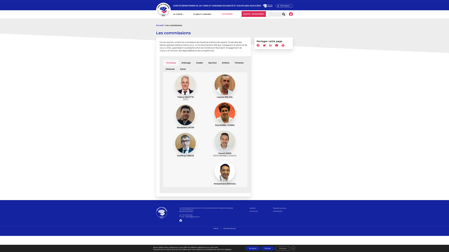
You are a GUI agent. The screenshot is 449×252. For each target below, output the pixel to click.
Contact (253, 208)
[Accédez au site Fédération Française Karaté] (268, 6)
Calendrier (227, 14)
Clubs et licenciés (202, 14)
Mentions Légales (229, 228)
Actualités (254, 211)
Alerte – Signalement (253, 14)
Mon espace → (285, 6)
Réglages (283, 248)
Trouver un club (279, 208)
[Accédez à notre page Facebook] (291, 14)
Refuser (267, 248)
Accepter (253, 248)
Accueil (159, 25)
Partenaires (277, 211)
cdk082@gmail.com (192, 217)
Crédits (216, 228)
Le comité (177, 14)
